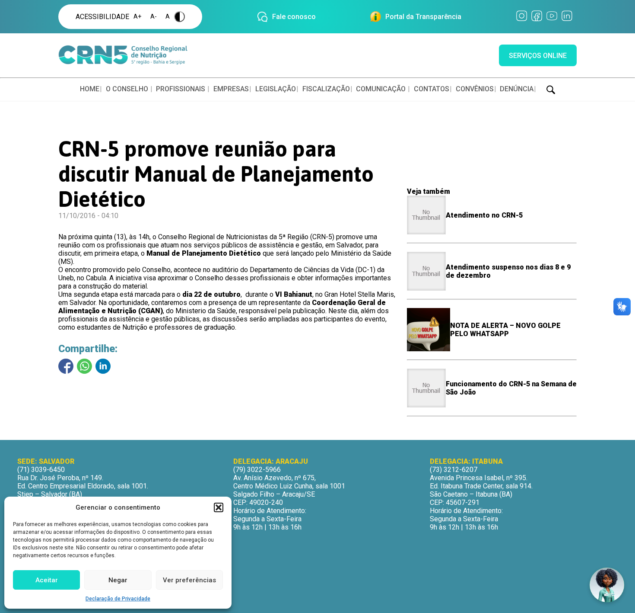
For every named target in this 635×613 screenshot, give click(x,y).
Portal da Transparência (423, 17)
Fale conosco (294, 17)
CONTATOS (431, 89)
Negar (117, 580)
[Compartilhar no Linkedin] (103, 366)
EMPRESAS (231, 89)
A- (153, 16)
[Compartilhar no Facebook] (65, 366)
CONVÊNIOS (475, 89)
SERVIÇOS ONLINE (538, 55)
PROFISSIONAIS (180, 89)
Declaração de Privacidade (118, 599)
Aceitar (46, 580)
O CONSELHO (127, 89)
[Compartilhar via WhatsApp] (84, 366)
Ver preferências (189, 580)
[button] (218, 507)
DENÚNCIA (516, 89)
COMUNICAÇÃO (381, 89)
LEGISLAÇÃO (275, 89)
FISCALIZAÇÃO (326, 89)
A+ (137, 16)
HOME (89, 89)
